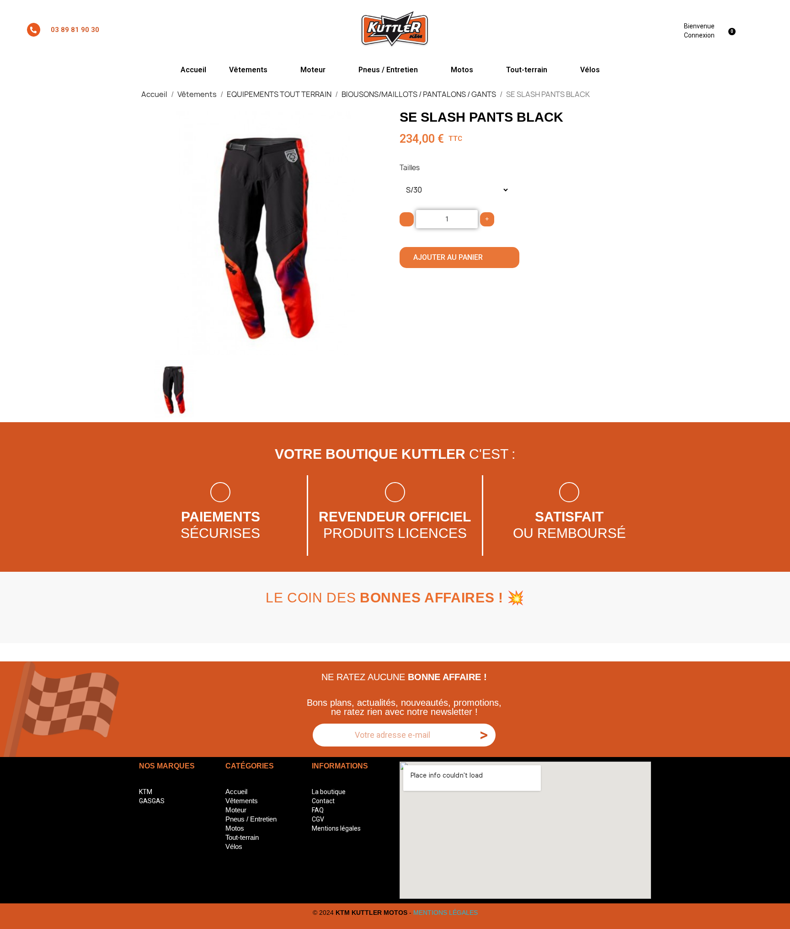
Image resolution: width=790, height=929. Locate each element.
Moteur (313, 69)
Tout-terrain (526, 69)
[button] (154, 233)
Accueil (193, 69)
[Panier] (733, 29)
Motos (462, 69)
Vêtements (248, 69)
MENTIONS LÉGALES (445, 912)
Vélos (590, 69)
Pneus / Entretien (388, 69)
